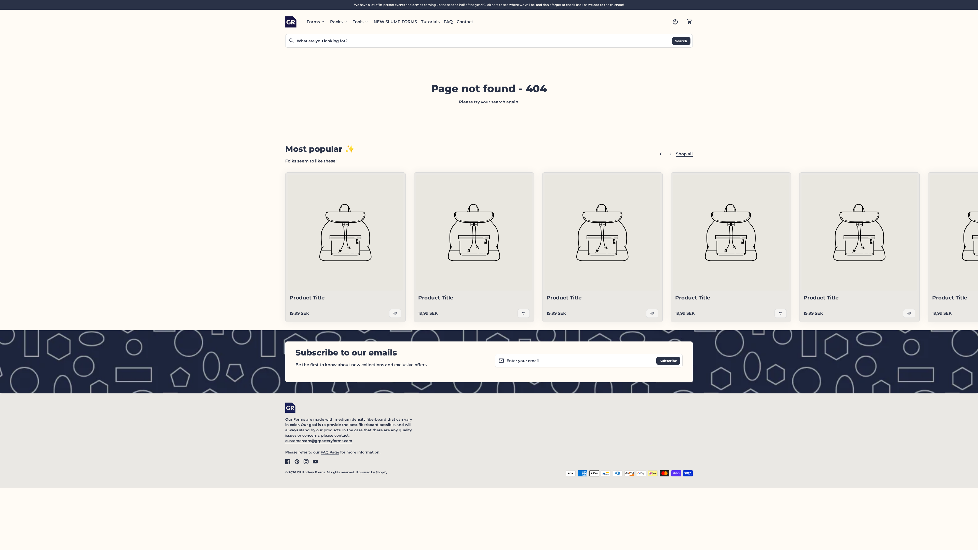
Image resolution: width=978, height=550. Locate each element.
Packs (339, 21)
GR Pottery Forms (311, 472)
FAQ (448, 21)
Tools (361, 21)
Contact (465, 21)
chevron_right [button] (671, 154)
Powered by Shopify (371, 472)
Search (681, 41)
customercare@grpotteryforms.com (318, 440)
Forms (316, 21)
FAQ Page (330, 452)
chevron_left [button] (661, 154)
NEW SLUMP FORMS (395, 21)
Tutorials (430, 21)
